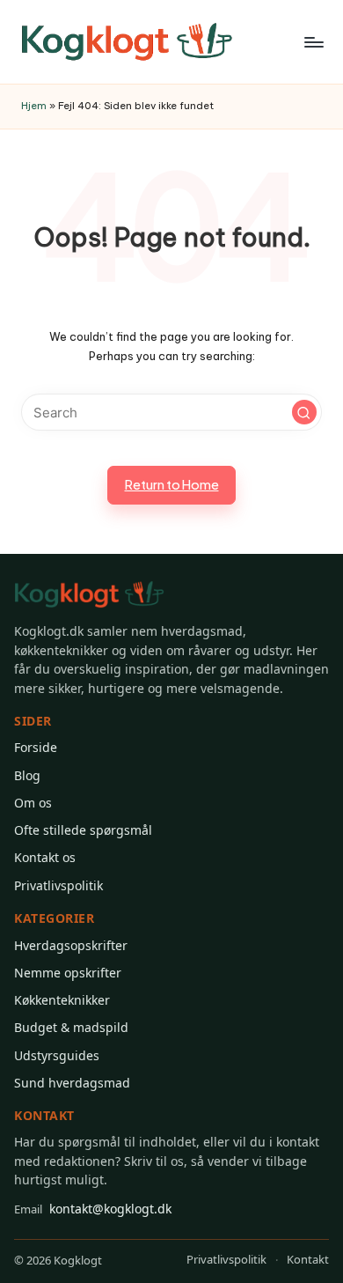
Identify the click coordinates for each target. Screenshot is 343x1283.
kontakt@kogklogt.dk (93, 1208)
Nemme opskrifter (67, 972)
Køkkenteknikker (62, 1000)
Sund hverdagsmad (72, 1082)
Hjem (34, 106)
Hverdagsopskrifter (71, 945)
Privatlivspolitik (58, 885)
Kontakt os (45, 857)
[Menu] (313, 42)
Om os (33, 802)
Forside (35, 747)
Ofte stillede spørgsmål (83, 830)
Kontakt (308, 1259)
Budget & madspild (71, 1027)
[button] (304, 412)
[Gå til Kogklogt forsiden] (89, 594)
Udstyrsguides (56, 1055)
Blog (27, 775)
